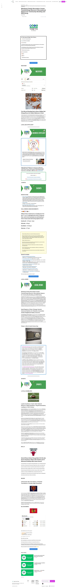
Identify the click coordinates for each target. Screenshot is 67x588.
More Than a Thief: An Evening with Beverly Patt (30, 266)
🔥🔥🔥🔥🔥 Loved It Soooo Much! (27, 532)
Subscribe (63, 1)
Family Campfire (25, 202)
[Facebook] (43, 584)
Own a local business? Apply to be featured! (33, 177)
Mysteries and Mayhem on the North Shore (29, 256)
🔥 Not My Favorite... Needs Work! (27, 534)
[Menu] (65, 1)
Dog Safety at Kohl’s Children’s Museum (28, 204)
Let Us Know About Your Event (33, 276)
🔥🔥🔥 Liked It (24, 533)
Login (59, 1)
